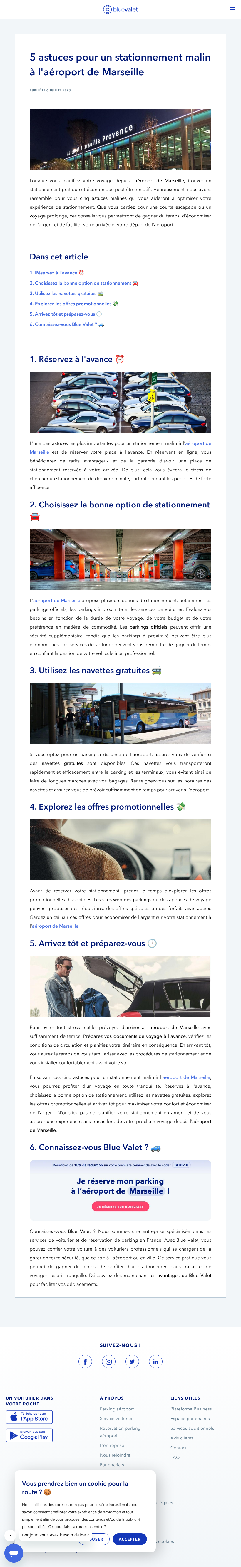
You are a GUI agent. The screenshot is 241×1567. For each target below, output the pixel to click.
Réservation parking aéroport (120, 1432)
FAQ (175, 1457)
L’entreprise (112, 1445)
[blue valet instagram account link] (109, 1363)
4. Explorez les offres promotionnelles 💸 (74, 303)
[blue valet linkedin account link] (156, 1363)
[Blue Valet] (120, 9)
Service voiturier (116, 1418)
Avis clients (182, 1438)
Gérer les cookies (156, 1541)
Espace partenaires (190, 1418)
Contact (178, 1447)
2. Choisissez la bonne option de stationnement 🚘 (84, 283)
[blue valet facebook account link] (85, 1363)
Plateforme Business (191, 1409)
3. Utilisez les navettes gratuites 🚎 (66, 293)
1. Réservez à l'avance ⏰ (57, 273)
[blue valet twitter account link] (132, 1363)
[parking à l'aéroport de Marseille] (120, 1190)
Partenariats (112, 1464)
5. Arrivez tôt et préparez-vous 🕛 (66, 314)
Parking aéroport (117, 1409)
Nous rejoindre (115, 1455)
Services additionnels (192, 1428)
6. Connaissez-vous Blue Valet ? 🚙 (67, 324)
